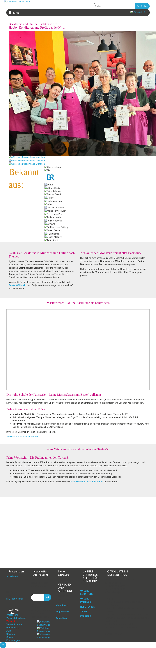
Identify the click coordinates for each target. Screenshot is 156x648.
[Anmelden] (47, 597)
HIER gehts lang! (14, 598)
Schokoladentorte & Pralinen (87, 481)
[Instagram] (44, 629)
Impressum (12, 614)
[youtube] (44, 636)
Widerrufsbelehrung (16, 618)
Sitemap (10, 634)
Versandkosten (14, 624)
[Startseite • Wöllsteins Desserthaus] (78, 1)
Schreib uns (12, 576)
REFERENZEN (87, 606)
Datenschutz (12, 627)
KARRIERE (85, 616)
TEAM (83, 611)
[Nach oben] (3, 645)
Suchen (143, 6)
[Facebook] (44, 623)
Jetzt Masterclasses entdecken (22, 436)
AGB (8, 630)
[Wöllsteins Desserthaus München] (27, 157)
